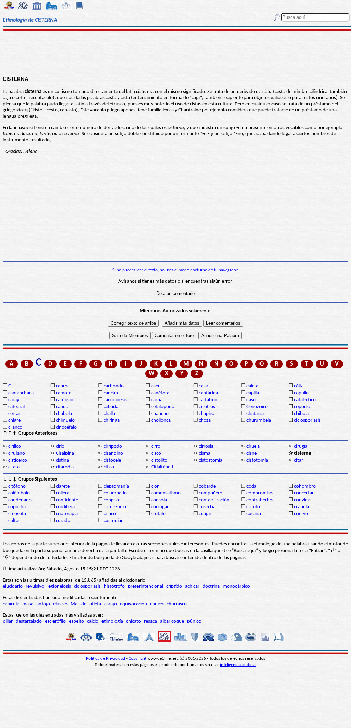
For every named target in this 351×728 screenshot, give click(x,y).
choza (205, 420)
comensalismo (166, 493)
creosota (17, 513)
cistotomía (257, 460)
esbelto (76, 621)
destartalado (29, 621)
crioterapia (67, 513)
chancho (160, 413)
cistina (62, 460)
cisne (251, 453)
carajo (110, 604)
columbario (115, 493)
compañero (210, 493)
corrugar (160, 507)
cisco (156, 453)
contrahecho (259, 500)
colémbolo (19, 493)
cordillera (65, 507)
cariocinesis (115, 400)
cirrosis (206, 446)
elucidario (13, 586)
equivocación (133, 604)
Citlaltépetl (162, 467)
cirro (155, 446)
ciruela (253, 446)
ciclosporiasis (307, 420)
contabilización (214, 500)
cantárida (208, 393)
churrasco (177, 604)
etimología (112, 621)
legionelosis (59, 586)
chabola (64, 413)
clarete (63, 486)
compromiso (259, 493)
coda (251, 486)
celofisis (207, 406)
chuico (157, 604)
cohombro (305, 486)
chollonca (161, 420)
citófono (17, 486)
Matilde (78, 604)
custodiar (113, 520)
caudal (62, 406)
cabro (62, 386)
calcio (92, 621)
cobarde (207, 486)
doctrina (211, 586)
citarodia (65, 467)
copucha (17, 507)
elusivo (60, 604)
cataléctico (305, 400)
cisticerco (17, 460)
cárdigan (64, 400)
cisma (204, 453)
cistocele (112, 460)
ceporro (302, 406)
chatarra (255, 413)
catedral (16, 406)
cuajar (205, 513)
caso (251, 400)
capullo (301, 393)
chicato (133, 621)
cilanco (15, 427)
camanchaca (21, 393)
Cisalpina (65, 453)
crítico (110, 513)
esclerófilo (55, 621)
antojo (43, 604)
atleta (95, 604)
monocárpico (236, 586)
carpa (156, 400)
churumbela (258, 420)
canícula (11, 604)
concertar (304, 493)
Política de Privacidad (106, 658)
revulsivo (35, 586)
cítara (14, 467)
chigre (14, 420)
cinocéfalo (66, 427)
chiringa (112, 420)
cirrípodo (113, 446)
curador (64, 520)
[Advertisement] (175, 52)
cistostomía (210, 460)
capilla (252, 393)
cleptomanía (116, 486)
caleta (252, 386)
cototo (253, 507)
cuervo (301, 513)
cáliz (298, 386)
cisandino (113, 453)
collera (62, 493)
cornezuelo (115, 507)
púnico (194, 621)
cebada (111, 406)
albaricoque (172, 621)
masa (27, 604)
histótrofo (114, 586)
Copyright (137, 658)
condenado (20, 500)
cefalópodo (162, 406)
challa (109, 413)
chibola (301, 413)
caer (155, 386)
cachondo (114, 386)
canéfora (160, 393)
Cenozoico (257, 406)
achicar (192, 586)
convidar (303, 500)
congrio (111, 500)
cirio (60, 446)
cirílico (14, 446)
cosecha (207, 507)
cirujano (16, 453)
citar (298, 460)
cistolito (159, 460)
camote (63, 393)
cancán (111, 393)
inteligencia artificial (238, 665)
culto (13, 520)
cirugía (300, 446)
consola (159, 500)
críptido (174, 586)
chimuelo (65, 420)
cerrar (14, 413)
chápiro (206, 413)
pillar (8, 621)
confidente (67, 500)
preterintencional (145, 586)
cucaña (253, 513)
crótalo (158, 513)
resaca (150, 621)
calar (203, 386)
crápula (301, 507)
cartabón (208, 400)
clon (155, 486)
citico (109, 467)
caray (13, 400)
